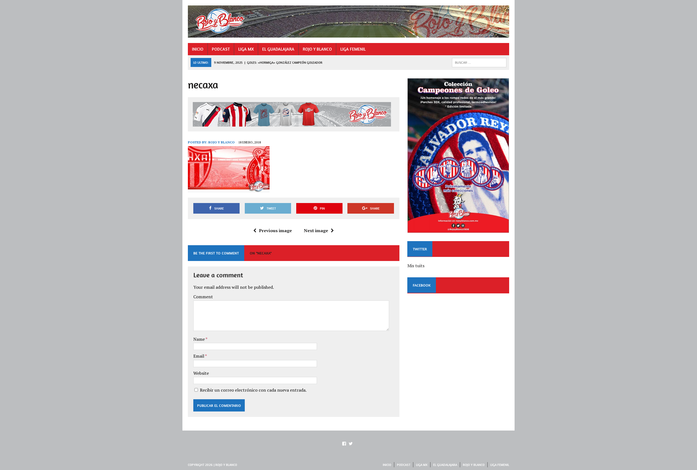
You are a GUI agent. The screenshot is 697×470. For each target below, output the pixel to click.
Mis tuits (415, 266)
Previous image (275, 231)
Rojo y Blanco (221, 142)
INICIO (197, 49)
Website (201, 373)
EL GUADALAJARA (278, 49)
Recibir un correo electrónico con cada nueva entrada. (253, 390)
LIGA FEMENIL (353, 49)
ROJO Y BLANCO (317, 49)
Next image (316, 231)
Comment (203, 297)
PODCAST (221, 49)
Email (199, 356)
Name (199, 339)
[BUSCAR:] (479, 62)
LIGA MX (246, 49)
